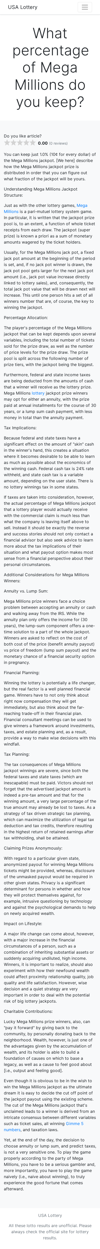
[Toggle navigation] (85, 7)
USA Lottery (22, 7)
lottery (38, 393)
